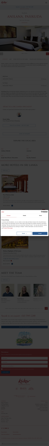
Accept (39, 233)
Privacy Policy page (8, 228)
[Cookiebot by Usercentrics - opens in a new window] (42, 212)
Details (23, 233)
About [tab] (40, 215)
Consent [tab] (8, 215)
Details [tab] (24, 215)
